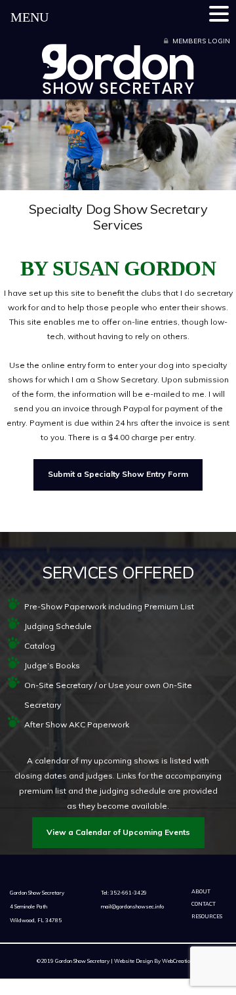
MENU (29, 17)
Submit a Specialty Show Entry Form (118, 474)
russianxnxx (123, 989)
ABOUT (200, 891)
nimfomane (201, 980)
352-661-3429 (128, 892)
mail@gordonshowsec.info (132, 906)
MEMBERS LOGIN (201, 41)
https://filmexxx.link (63, 980)
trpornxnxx (142, 980)
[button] (221, 13)
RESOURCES (206, 916)
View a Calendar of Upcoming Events (118, 832)
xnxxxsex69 (177, 972)
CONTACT (203, 904)
